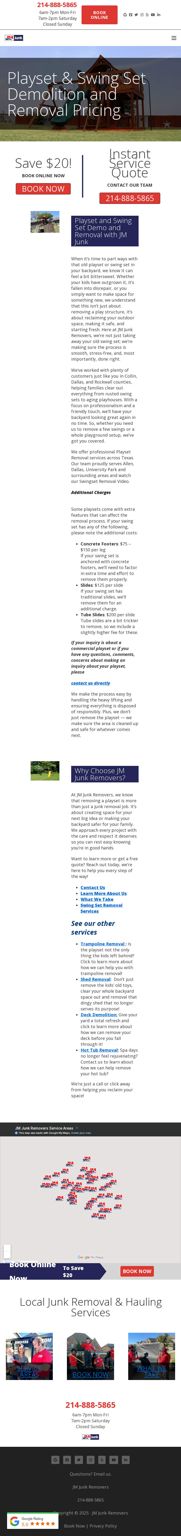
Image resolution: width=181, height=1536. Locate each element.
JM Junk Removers (91, 1487)
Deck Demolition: (99, 1014)
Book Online (99, 15)
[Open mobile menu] (174, 38)
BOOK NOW (43, 189)
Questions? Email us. (90, 1474)
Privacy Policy (103, 1526)
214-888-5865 (57, 4)
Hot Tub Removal (99, 1050)
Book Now (137, 1271)
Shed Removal (95, 979)
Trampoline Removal (103, 944)
